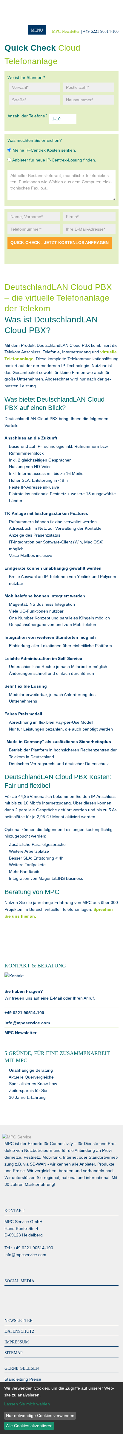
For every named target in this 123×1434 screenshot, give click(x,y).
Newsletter (18, 1320)
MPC (28, 12)
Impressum (16, 1342)
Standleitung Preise (22, 1379)
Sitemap (13, 1353)
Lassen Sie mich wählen (27, 1404)
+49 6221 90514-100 (24, 1012)
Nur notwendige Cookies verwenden (40, 1415)
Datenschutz (19, 1331)
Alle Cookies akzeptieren (29, 1425)
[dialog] (61, 1408)
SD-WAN (38, 1164)
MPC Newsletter (66, 31)
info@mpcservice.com (27, 1022)
